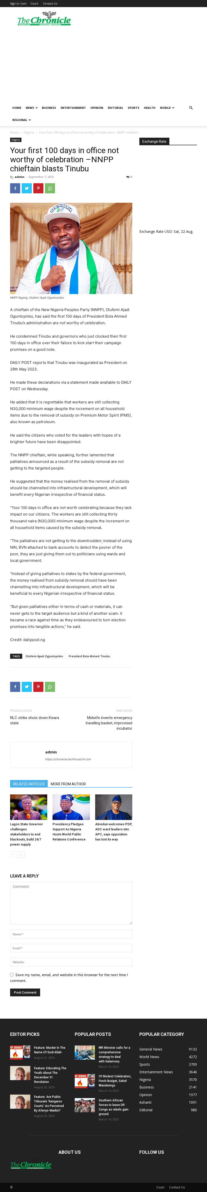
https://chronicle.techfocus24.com (68, 759)
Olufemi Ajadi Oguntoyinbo (44, 656)
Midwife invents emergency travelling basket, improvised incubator (109, 723)
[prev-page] (13, 854)
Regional (19, 120)
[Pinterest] (38, 188)
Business (49, 108)
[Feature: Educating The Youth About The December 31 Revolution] (20, 1073)
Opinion (96, 108)
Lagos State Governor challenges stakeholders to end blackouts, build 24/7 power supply (26, 834)
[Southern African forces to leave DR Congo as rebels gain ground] (85, 1105)
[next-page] (21, 854)
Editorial (115, 108)
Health (150, 108)
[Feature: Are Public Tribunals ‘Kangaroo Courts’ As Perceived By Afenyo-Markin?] (20, 1102)
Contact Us (50, 3)
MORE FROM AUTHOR (68, 784)
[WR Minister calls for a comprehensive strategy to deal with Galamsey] (85, 1052)
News (30, 108)
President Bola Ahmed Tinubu (89, 656)
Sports (133, 108)
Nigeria (29, 132)
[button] (191, 108)
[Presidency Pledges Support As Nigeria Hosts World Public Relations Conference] (71, 807)
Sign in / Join (18, 3)
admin (19, 177)
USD (168, 231)
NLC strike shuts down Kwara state (34, 720)
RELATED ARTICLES (29, 784)
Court (34, 3)
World (165, 108)
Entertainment (73, 108)
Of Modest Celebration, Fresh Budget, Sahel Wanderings (115, 1081)
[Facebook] (15, 188)
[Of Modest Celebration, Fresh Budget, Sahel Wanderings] (85, 1081)
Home (16, 108)
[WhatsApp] (50, 188)
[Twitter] (27, 188)
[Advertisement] (103, 63)
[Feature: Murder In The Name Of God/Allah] (20, 1052)
